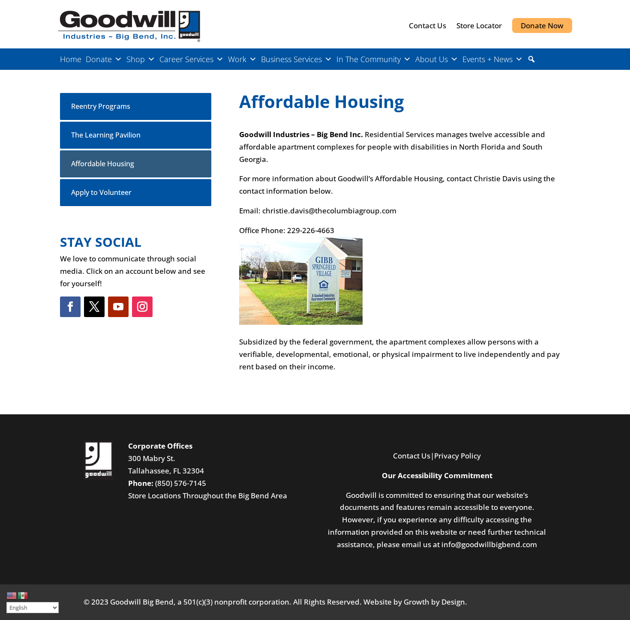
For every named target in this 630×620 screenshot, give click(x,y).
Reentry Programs (100, 106)
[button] (531, 59)
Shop (135, 59)
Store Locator (479, 25)
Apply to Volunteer (101, 192)
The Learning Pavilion (106, 135)
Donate (99, 59)
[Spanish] (23, 594)
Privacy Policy (457, 456)
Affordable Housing (102, 163)
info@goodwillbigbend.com (489, 544)
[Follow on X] (94, 307)
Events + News (487, 59)
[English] (12, 594)
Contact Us (427, 25)
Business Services (291, 59)
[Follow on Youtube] (118, 307)
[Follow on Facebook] (70, 307)
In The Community (368, 59)
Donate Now (542, 25)
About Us (431, 59)
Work (237, 59)
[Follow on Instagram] (142, 307)
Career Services (186, 59)
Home (70, 59)
